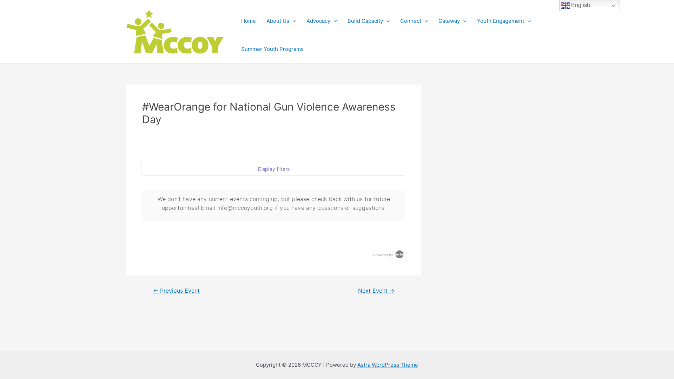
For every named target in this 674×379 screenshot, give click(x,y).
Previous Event (176, 291)
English (580, 5)
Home (248, 21)
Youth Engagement (500, 21)
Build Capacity (365, 21)
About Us (277, 21)
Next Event (376, 291)
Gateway (449, 21)
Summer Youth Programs (272, 49)
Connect (410, 21)
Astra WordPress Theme (387, 364)
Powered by (383, 255)
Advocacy (318, 21)
